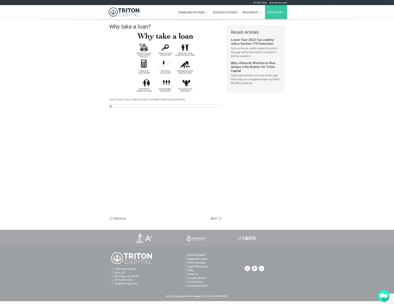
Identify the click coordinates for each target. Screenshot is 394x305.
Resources (250, 12)
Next (214, 218)
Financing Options (191, 12)
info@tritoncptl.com (125, 283)
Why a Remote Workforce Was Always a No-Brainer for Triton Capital (253, 67)
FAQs (190, 270)
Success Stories (225, 12)
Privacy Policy (195, 281)
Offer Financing (196, 262)
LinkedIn (261, 268)
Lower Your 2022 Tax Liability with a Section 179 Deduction (252, 42)
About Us (192, 274)
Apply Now (274, 12)
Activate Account (278, 2)
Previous (120, 218)
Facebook (247, 268)
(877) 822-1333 (123, 279)
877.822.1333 (260, 2)
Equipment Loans (197, 258)
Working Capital (196, 254)
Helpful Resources (197, 266)
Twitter (254, 268)
